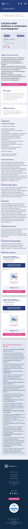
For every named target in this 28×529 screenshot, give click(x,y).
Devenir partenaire (14, 478)
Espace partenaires (14, 498)
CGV (14, 520)
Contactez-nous (14, 476)
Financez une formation (14, 481)
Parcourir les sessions (8, 8)
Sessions (7, 14)
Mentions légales (14, 521)
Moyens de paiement (14, 483)
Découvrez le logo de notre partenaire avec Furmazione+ (14, 282)
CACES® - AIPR (18, 14)
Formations (12, 14)
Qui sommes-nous (14, 474)
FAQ (14, 485)
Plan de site (14, 524)
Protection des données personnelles (14, 522)
